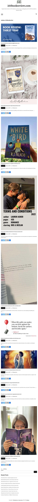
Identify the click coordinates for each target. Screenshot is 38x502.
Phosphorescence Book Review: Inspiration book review (11, 394)
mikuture (27, 500)
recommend (3, 45)
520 (4, 468)
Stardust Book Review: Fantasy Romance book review (11, 369)
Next (6, 468)
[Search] (36, 14)
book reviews (20, 500)
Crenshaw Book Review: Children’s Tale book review (10, 456)
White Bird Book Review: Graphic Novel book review (10, 163)
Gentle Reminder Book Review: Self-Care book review (11, 305)
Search (2, 470)
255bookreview (14, 45)
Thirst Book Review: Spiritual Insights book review (10, 43)
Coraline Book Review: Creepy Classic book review (10, 382)
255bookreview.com (19, 5)
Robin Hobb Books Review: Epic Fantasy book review (10, 105)
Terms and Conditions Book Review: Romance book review (11, 231)
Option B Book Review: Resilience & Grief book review (11, 338)
